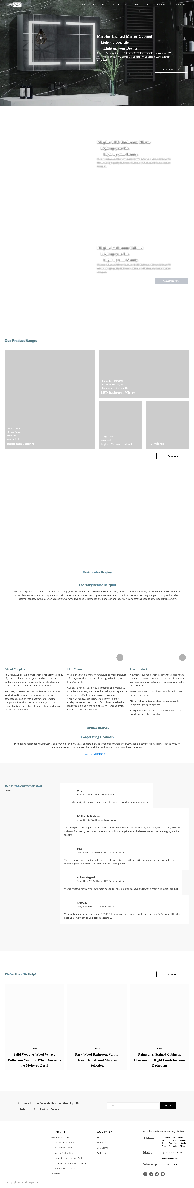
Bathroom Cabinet (60, 1137)
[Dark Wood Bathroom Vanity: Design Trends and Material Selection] (97, 1013)
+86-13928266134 (169, 1164)
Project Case (119, 4)
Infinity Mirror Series (65, 1169)
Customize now (171, 69)
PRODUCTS (98, 4)
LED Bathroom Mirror (61, 1148)
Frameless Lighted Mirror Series (71, 1163)
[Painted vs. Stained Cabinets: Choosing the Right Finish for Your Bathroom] (159, 1013)
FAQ (147, 4)
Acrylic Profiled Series (66, 1153)
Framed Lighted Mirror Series (70, 1158)
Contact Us (180, 4)
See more (173, 456)
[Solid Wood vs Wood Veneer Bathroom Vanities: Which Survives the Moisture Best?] (34, 1013)
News (135, 4)
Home (83, 4)
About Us (161, 4)
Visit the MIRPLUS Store (97, 754)
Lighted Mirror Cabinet (62, 1142)
